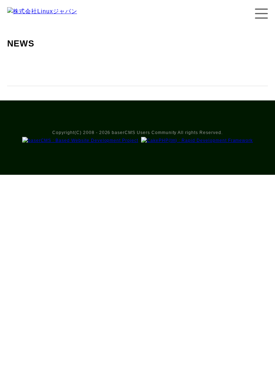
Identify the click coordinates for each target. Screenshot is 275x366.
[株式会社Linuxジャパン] (42, 18)
